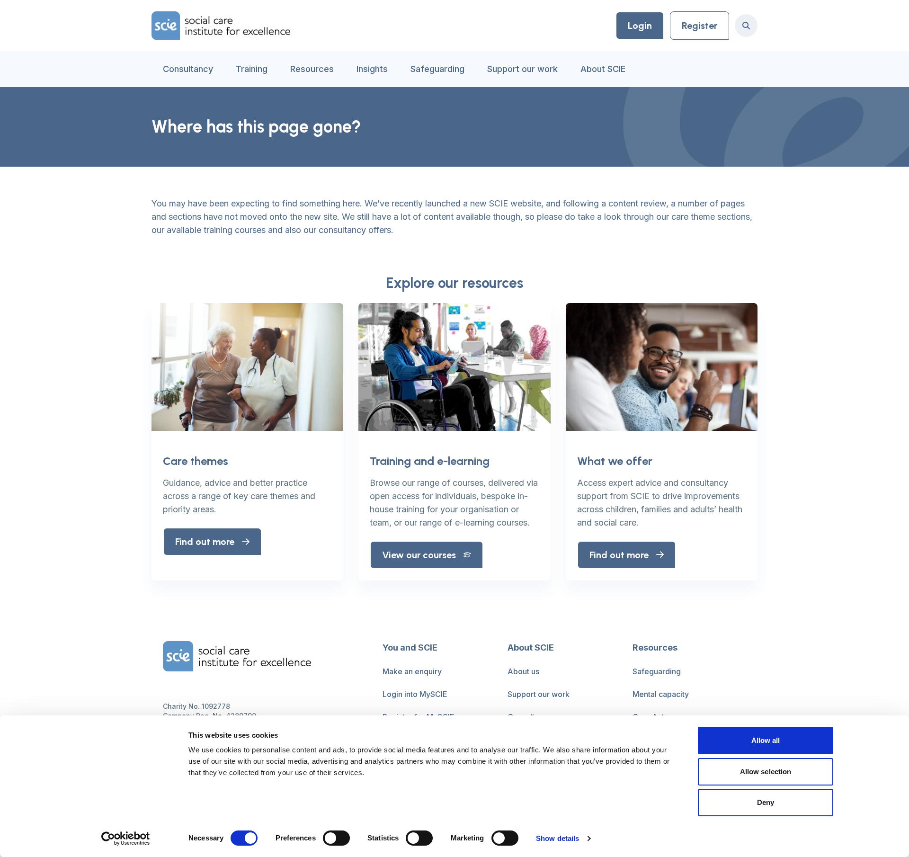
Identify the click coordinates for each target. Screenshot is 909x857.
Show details (557, 838)
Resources (312, 69)
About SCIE (602, 69)
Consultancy (188, 69)
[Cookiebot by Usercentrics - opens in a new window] (125, 838)
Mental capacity (661, 694)
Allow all (765, 740)
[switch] (336, 838)
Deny (765, 802)
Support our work (522, 69)
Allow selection (766, 772)
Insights (372, 69)
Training (251, 69)
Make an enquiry (412, 671)
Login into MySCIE (415, 694)
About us (523, 671)
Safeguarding (437, 69)
